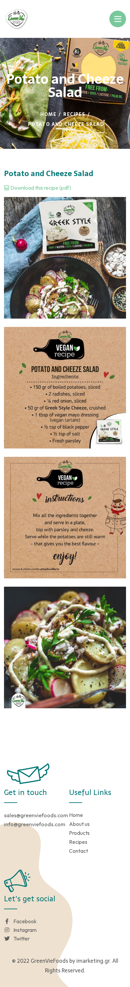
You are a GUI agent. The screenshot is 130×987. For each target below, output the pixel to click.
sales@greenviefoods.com (36, 815)
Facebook (25, 921)
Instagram (25, 930)
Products (79, 833)
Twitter (21, 938)
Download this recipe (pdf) (40, 187)
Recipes (74, 114)
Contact (78, 850)
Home (48, 114)
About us (79, 824)
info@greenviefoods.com (34, 824)
